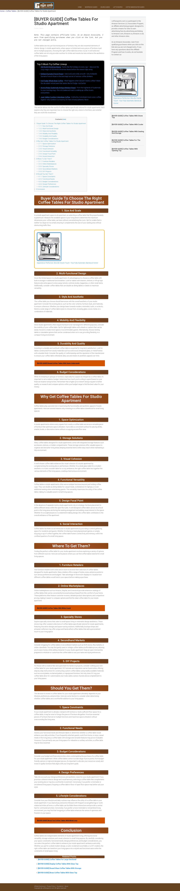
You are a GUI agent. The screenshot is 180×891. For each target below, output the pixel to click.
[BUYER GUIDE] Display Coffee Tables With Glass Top (58, 864)
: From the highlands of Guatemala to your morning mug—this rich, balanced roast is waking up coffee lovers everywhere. (70, 90)
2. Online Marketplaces (47, 164)
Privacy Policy (51, 886)
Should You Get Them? (44, 174)
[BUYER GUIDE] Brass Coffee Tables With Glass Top (57, 873)
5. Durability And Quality (47, 136)
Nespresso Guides (91, 7)
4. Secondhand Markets (47, 169)
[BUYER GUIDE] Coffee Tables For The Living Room (126, 141)
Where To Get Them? (44, 159)
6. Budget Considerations (48, 139)
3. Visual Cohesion (46, 149)
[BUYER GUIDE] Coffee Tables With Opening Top (125, 150)
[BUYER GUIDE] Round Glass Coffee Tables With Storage (59, 868)
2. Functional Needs (46, 179)
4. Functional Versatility (47, 151)
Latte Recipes (117, 7)
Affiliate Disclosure (39, 886)
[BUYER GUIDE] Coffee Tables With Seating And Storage (128, 132)
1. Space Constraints (46, 176)
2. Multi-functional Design (48, 128)
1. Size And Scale (45, 126)
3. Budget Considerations (48, 181)
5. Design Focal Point (47, 154)
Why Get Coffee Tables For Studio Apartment (52, 141)
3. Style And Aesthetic (47, 131)
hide (64, 119)
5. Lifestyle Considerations (48, 187)
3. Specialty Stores (46, 166)
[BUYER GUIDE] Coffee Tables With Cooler (127, 124)
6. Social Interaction (46, 156)
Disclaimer (60, 886)
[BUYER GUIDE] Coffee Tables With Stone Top (127, 116)
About (66, 886)
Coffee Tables (11, 11)
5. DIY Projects (44, 171)
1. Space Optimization (47, 144)
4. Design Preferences (47, 184)
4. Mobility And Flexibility (47, 133)
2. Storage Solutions (46, 146)
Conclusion (40, 189)
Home (80, 7)
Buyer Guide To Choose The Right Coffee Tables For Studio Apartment (61, 123)
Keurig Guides (105, 7)
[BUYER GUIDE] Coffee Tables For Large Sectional (57, 859)
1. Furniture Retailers (46, 161)
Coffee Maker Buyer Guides (135, 7)
